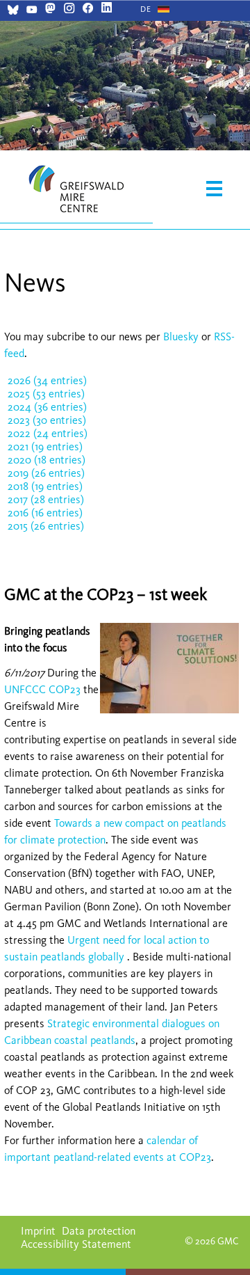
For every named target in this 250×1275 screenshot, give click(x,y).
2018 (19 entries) (45, 486)
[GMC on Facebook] (88, 9)
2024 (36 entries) (47, 406)
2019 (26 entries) (46, 473)
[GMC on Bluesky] (13, 11)
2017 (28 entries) (46, 499)
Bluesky (182, 336)
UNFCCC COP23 (42, 689)
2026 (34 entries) (47, 380)
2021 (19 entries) (45, 446)
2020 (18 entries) (46, 459)
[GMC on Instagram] (69, 9)
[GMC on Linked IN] (106, 9)
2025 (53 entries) (46, 393)
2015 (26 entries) (46, 525)
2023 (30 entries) (47, 420)
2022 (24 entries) (48, 433)
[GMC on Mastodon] (50, 9)
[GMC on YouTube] (32, 11)
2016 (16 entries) (45, 512)
